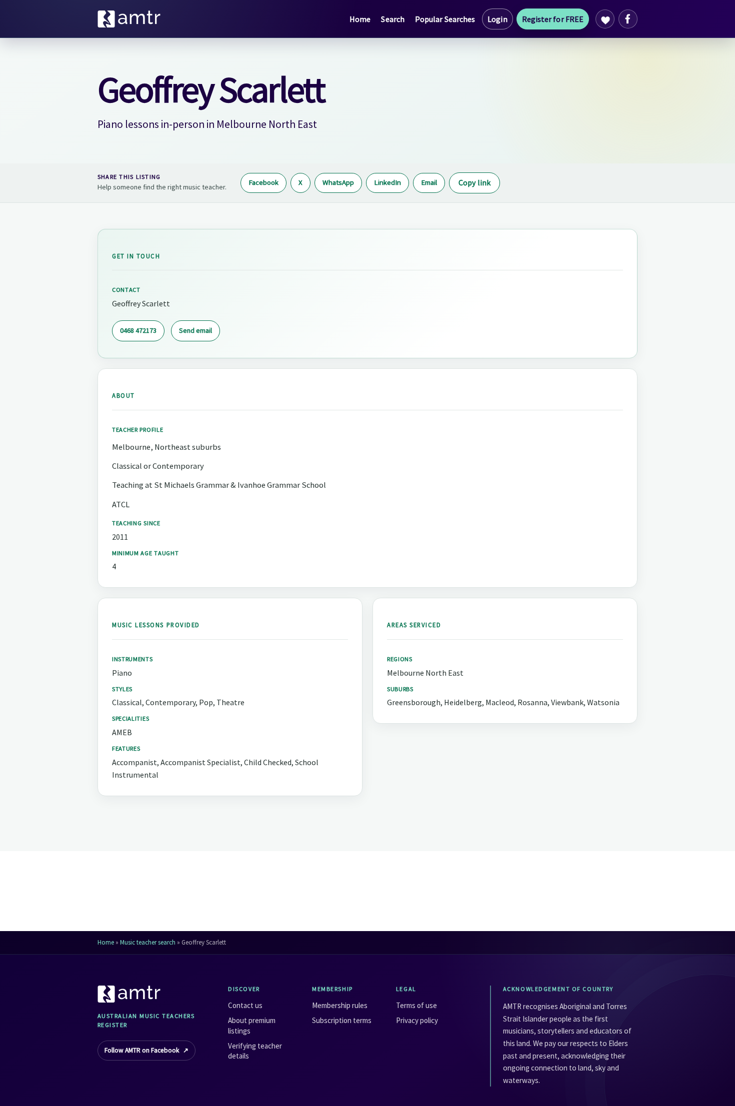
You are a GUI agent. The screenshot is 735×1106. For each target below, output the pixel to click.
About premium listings (252, 1025)
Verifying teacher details (255, 1051)
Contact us (245, 1005)
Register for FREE (553, 19)
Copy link (474, 182)
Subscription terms (342, 1020)
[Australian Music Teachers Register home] (130, 18)
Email (429, 182)
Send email (195, 330)
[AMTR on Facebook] (628, 18)
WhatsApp (338, 182)
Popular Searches (445, 19)
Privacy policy (417, 1020)
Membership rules (340, 1005)
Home (360, 19)
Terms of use (416, 1005)
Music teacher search (148, 942)
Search (392, 19)
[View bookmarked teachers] (605, 18)
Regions (399, 659)
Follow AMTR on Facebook (146, 1050)
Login (497, 19)
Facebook (263, 182)
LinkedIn (387, 182)
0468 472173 (138, 330)
